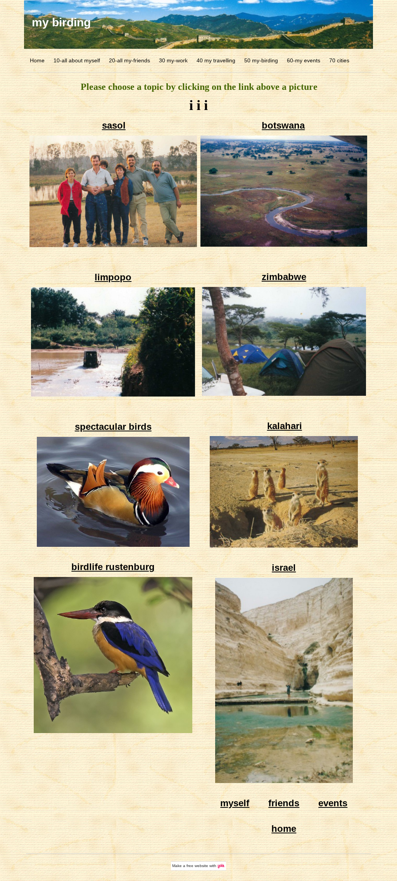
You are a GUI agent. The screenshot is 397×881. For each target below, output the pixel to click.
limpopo (113, 277)
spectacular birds (113, 426)
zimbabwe (284, 276)
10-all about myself (77, 60)
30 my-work (173, 60)
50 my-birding (261, 60)
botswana (283, 125)
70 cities (339, 60)
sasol (114, 125)
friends (283, 803)
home (283, 828)
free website (197, 866)
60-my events (303, 60)
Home (37, 60)
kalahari (284, 426)
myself (234, 803)
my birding (61, 22)
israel (284, 567)
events (332, 803)
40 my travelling (216, 60)
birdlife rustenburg (113, 567)
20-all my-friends (129, 60)
